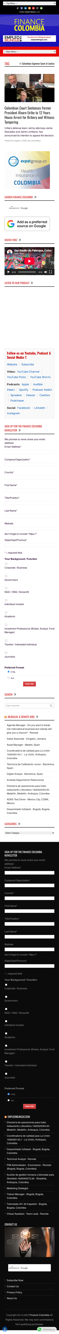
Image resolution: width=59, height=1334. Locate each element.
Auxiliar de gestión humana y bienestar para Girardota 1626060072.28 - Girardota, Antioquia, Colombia (30, 1182)
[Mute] (45, 275)
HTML (13, 675)
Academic (10, 620)
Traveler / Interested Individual (21, 648)
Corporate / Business (16, 571)
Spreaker (16, 399)
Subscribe (27, 368)
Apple (25, 388)
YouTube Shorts (40, 380)
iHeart (11, 393)
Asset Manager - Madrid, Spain (23, 748)
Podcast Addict (42, 393)
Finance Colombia (39, 1318)
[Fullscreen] (50, 275)
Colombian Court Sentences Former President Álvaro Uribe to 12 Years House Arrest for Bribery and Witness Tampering (29, 115)
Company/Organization (17, 463)
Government (11, 583)
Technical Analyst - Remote (21, 1162)
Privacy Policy (14, 1296)
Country (9, 476)
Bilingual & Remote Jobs (21, 720)
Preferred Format (14, 671)
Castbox (44, 399)
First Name (11, 489)
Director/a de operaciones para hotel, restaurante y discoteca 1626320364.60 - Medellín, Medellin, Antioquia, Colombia (29, 793)
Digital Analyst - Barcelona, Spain (25, 777)
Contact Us (13, 1290)
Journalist (10, 660)
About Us (12, 1302)
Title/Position (12, 501)
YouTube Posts (16, 380)
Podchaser (17, 404)
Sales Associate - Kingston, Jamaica (26, 742)
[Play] (8, 275)
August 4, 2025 (20, 140)
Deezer (30, 399)
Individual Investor (14, 608)
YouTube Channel (28, 375)
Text (12, 682)
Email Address (13, 450)
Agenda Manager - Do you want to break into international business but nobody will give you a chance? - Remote (29, 732)
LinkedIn (39, 411)
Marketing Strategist (17, 1192)
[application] (29, 265)
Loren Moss (36, 140)
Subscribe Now (15, 1284)
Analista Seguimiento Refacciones (25, 783)
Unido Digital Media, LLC (29, 11)
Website (12, 368)
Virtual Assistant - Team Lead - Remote (28, 1217)
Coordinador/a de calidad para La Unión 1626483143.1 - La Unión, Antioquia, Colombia (28, 758)
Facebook (23, 411)
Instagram (13, 417)
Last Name (11, 514)
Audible (38, 388)
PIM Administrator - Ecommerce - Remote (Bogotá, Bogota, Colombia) (29, 1170)
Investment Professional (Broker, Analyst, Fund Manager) (29, 634)
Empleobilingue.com (19, 1120)
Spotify (23, 393)
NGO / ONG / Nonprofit (17, 595)
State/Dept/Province (16, 543)
